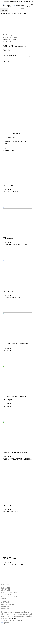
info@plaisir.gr (28, 1)
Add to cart (16, 133)
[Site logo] (17, 5)
